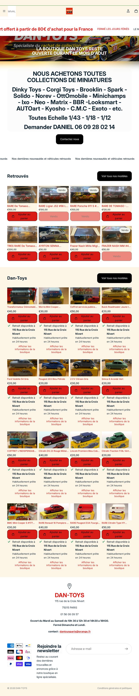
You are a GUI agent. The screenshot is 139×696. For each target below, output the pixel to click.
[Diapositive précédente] (11, 195)
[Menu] (4, 11)
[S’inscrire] (126, 649)
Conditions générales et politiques (114, 688)
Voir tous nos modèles (114, 176)
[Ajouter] (94, 237)
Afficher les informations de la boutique (25, 349)
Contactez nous (69, 139)
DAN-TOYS (21, 688)
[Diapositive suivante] (33, 195)
